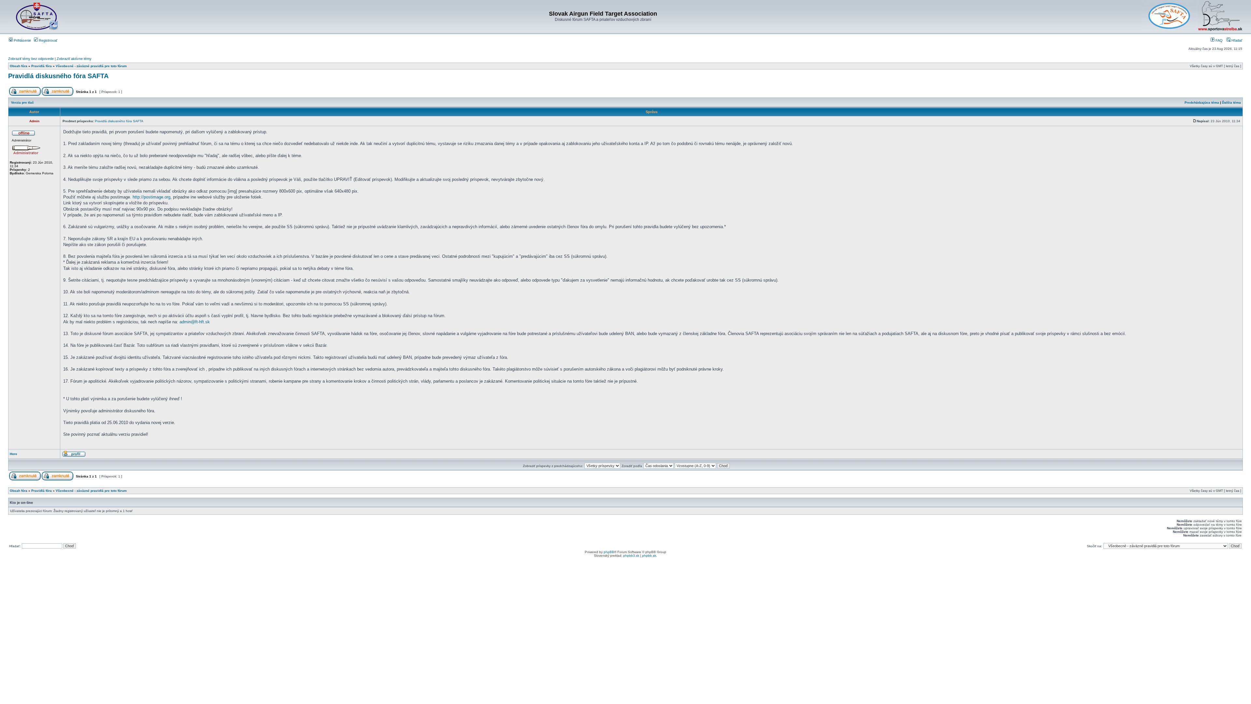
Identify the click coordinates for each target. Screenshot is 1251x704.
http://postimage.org (151, 197)
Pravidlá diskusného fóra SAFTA (58, 76)
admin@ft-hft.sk (195, 321)
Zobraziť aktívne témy (74, 59)
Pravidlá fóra (41, 66)
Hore (13, 454)
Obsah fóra (18, 66)
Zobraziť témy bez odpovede (31, 59)
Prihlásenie (22, 40)
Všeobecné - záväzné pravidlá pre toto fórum (91, 66)
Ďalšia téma (1231, 102)
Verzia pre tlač (22, 102)
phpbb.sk (649, 555)
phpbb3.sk (631, 555)
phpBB (609, 552)
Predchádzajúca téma (1202, 102)
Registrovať (47, 40)
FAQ (1219, 40)
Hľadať (1236, 40)
